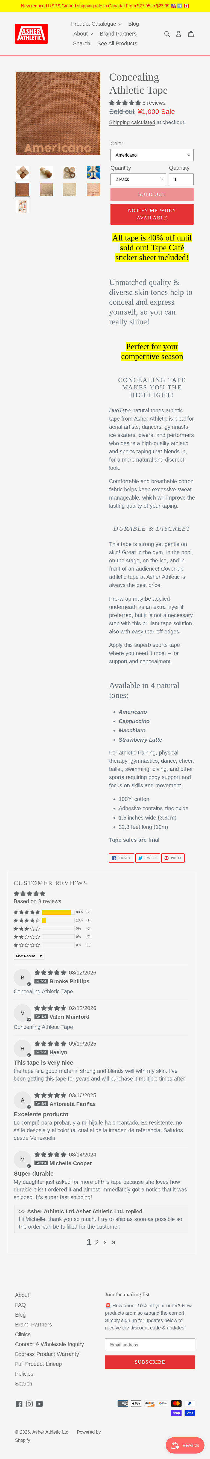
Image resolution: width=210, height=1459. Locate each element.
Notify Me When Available (152, 214)
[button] (125, 103)
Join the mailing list (127, 1294)
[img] (51, 973)
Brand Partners (33, 1325)
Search (23, 1384)
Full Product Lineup (38, 1364)
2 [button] (97, 1242)
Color (116, 143)
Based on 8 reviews (37, 901)
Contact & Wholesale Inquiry (49, 1344)
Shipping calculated (132, 122)
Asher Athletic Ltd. (51, 1432)
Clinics (23, 1334)
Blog (20, 1315)
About (22, 1295)
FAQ (20, 1305)
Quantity (120, 168)
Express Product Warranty (47, 1354)
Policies (24, 1374)
